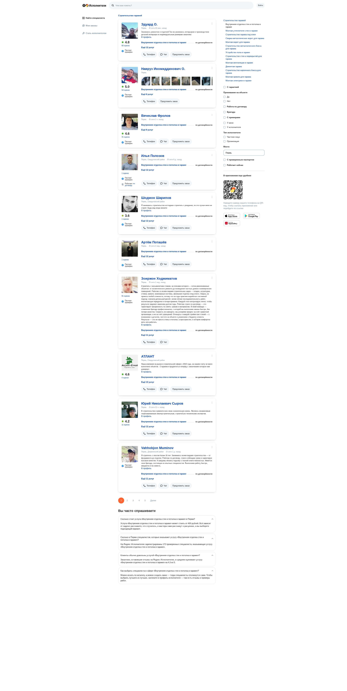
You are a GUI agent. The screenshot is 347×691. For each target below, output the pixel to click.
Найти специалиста (95, 18)
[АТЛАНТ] (130, 363)
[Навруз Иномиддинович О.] (130, 75)
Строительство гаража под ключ (241, 34)
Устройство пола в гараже (238, 52)
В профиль (146, 37)
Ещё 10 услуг (147, 382)
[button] (149, 54)
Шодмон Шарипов (156, 198)
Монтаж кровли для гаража (238, 77)
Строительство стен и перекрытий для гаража (244, 57)
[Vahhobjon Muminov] (130, 454)
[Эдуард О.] (130, 30)
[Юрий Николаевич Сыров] (130, 410)
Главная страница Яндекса (83, 5)
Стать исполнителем (96, 33)
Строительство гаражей (234, 20)
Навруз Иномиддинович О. (163, 69)
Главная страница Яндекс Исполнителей (94, 5)
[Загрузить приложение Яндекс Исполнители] (244, 189)
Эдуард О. (149, 24)
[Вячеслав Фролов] (130, 122)
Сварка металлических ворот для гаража (245, 38)
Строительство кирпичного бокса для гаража (243, 71)
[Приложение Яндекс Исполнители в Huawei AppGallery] (231, 223)
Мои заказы (91, 25)
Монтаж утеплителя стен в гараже (242, 31)
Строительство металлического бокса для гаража (243, 47)
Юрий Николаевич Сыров (162, 403)
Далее (153, 500)
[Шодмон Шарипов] (130, 204)
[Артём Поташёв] (130, 248)
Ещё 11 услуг (147, 335)
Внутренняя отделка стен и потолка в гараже (163, 42)
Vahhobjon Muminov (157, 448)
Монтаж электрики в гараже (238, 80)
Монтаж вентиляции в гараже (239, 63)
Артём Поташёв (153, 242)
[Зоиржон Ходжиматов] (130, 285)
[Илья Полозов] (130, 162)
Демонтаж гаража (234, 66)
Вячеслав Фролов (155, 115)
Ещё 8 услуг (147, 94)
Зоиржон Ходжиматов (159, 278)
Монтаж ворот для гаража (238, 42)
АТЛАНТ (147, 356)
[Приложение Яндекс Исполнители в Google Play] (251, 216)
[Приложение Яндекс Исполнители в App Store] (231, 216)
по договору (130, 184)
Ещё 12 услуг (147, 47)
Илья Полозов (152, 156)
